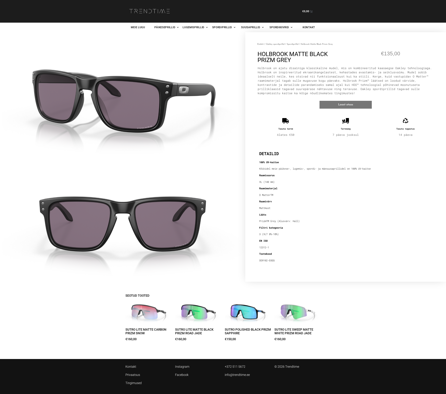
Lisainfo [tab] (268, 142)
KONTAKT (309, 27)
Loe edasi (283, 348)
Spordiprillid (292, 44)
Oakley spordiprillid (275, 44)
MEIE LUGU (138, 27)
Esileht (260, 44)
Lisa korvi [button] (134, 348)
